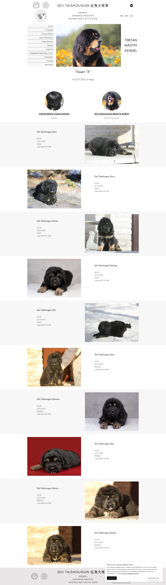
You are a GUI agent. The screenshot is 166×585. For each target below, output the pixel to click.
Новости (49, 49)
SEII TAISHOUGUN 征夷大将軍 (83, 6)
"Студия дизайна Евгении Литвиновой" (121, 583)
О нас (50, 26)
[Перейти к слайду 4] (56, 205)
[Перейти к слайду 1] (51, 205)
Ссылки (50, 61)
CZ (131, 16)
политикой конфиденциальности (130, 573)
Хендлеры (48, 57)
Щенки (50, 45)
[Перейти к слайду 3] (112, 339)
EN (126, 16)
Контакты (49, 64)
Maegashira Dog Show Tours (41, 53)
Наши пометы (47, 41)
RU (121, 16)
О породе (49, 30)
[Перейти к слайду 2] (53, 205)
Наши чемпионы (46, 38)
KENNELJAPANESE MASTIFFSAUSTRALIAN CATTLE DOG (83, 16)
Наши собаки (47, 34)
